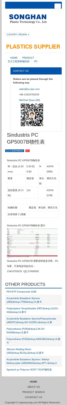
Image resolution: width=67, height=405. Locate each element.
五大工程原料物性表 (18, 61)
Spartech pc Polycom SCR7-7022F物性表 (29, 369)
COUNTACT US (33, 397)
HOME (14, 57)
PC (35, 61)
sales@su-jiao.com (29, 89)
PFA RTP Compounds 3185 (21, 291)
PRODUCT (28, 57)
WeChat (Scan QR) (29, 100)
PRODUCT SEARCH (33, 392)
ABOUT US (33, 386)
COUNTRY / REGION (17, 34)
